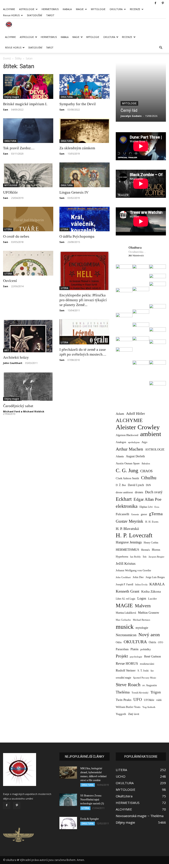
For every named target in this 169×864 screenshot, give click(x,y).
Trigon (156, 692)
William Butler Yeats (128, 707)
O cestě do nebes (16, 236)
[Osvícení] (28, 263)
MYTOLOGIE (98, 9)
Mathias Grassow (148, 612)
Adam (120, 413)
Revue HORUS (11, 15)
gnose (144, 514)
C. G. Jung (127, 470)
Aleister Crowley (138, 427)
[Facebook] (155, 3)
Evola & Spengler (89, 818)
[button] (160, 47)
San (5, 109)
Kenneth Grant (127, 591)
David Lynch (136, 485)
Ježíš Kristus (126, 563)
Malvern (143, 606)
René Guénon (152, 656)
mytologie (142, 627)
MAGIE (80, 9)
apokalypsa (134, 442)
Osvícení (10, 281)
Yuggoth (121, 714)
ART (6, 350)
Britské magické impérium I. (25, 104)
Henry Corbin (151, 542)
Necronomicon (126, 635)
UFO (137, 699)
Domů (7, 58)
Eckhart (124, 499)
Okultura (135, 247)
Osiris (152, 642)
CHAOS (146, 471)
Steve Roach (128, 684)
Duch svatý (154, 492)
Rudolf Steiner (126, 670)
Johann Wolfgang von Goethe (133, 570)
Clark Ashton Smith (127, 478)
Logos (141, 598)
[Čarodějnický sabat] (28, 386)
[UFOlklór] (28, 174)
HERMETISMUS (50, 9)
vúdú (159, 700)
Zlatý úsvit (133, 714)
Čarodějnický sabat (18, 406)
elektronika (127, 506)
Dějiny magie (11, 96)
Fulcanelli (122, 514)
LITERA (8, 229)
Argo (144, 442)
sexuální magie (123, 677)
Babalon (146, 463)
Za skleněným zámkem (77, 148)
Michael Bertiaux (141, 619)
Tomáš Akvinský (140, 692)
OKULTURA (116, 9)
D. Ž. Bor (121, 485)
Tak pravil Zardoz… (19, 148)
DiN (148, 485)
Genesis (135, 514)
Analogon (121, 442)
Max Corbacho (123, 620)
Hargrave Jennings (129, 542)
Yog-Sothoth (148, 707)
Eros (156, 507)
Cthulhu (148, 478)
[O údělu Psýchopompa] (84, 219)
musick (125, 626)
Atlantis (120, 456)
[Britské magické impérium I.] (28, 86)
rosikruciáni (147, 663)
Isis (145, 556)
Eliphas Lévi (146, 506)
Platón (134, 649)
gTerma (156, 513)
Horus (156, 549)
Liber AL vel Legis (125, 598)
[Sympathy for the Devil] (84, 86)
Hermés (145, 549)
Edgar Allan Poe (147, 499)
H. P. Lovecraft (134, 535)
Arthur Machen (129, 449)
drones (139, 492)
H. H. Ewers (151, 521)
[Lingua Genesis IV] (84, 174)
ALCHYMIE (9, 9)
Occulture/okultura (137, 251)
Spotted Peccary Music (144, 677)
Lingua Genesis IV (73, 192)
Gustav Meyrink (129, 521)
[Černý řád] (141, 92)
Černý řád (129, 110)
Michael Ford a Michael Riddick (23, 411)
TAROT (50, 15)
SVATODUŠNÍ (34, 15)
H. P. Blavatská (127, 529)
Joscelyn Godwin (131, 116)
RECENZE (135, 9)
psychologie (136, 656)
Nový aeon (149, 634)
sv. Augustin (149, 685)
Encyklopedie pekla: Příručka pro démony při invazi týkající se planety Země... (83, 300)
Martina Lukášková (126, 612)
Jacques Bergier (156, 557)
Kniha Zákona (151, 591)
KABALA (67, 9)
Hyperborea (122, 556)
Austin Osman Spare (128, 463)
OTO (160, 642)
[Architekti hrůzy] (28, 335)
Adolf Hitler (135, 414)
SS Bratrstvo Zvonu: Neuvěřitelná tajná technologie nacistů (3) (92, 799)
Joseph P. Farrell (124, 584)
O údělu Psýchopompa (76, 236)
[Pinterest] (162, 3)
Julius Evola (141, 584)
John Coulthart (12, 363)
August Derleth (135, 456)
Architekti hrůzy (16, 357)
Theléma (123, 692)
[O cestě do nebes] (28, 219)
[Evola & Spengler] (68, 823)
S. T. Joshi (143, 670)
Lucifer (152, 598)
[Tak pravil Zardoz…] (28, 130)
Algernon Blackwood (127, 435)
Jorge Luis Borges (155, 577)
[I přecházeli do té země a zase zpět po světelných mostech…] (84, 331)
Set (152, 671)
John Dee (138, 577)
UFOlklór (10, 192)
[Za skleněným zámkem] (84, 130)
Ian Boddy (135, 556)
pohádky (145, 649)
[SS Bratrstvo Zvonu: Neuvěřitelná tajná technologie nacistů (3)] (68, 800)
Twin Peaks (123, 700)
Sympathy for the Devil (77, 104)
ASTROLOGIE (26, 9)
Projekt (122, 656)
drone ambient (124, 492)
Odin (119, 642)
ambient (150, 434)
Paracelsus (122, 649)
